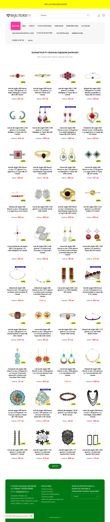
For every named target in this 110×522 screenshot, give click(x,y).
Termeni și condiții (47, 497)
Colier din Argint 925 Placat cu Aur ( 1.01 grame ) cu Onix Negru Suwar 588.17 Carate (93, 414)
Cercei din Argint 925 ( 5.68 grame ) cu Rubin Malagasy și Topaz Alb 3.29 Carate (42, 131)
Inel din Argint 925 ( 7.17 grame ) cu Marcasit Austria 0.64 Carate (67, 452)
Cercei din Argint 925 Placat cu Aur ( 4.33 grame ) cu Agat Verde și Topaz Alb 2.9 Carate (92, 170)
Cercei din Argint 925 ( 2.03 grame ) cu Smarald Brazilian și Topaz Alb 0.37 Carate (17, 131)
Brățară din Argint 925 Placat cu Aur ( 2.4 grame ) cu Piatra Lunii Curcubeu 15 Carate (17, 291)
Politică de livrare (47, 489)
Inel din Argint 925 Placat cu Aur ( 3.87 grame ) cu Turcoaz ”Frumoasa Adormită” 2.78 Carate (42, 414)
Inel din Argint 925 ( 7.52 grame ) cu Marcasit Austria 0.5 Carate (42, 452)
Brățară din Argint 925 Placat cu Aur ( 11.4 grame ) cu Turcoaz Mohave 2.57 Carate (92, 372)
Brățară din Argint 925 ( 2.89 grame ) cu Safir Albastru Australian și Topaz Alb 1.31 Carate (92, 92)
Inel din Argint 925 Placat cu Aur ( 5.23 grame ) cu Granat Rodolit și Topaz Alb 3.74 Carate (93, 291)
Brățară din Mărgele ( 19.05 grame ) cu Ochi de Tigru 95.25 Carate (67, 413)
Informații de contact (48, 502)
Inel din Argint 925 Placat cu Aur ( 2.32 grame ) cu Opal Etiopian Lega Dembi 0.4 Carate (42, 170)
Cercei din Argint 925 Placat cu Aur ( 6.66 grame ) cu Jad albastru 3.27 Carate (67, 372)
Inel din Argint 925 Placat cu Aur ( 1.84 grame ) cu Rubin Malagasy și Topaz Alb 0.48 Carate (17, 92)
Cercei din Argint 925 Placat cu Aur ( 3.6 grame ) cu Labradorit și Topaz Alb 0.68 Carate (67, 170)
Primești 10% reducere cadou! (16, 516)
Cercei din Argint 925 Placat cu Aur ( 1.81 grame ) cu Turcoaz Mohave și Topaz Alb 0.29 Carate (42, 333)
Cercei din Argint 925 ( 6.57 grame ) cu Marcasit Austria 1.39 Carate (92, 452)
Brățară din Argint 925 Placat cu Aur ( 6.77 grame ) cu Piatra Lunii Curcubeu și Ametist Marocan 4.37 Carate (42, 292)
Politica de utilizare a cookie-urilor (52, 499)
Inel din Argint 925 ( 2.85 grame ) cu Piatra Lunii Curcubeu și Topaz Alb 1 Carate (42, 249)
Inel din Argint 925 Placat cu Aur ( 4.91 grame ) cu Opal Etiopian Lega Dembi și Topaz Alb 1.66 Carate (67, 210)
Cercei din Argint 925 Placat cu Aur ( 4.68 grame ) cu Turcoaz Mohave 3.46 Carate (42, 372)
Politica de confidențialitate (50, 494)
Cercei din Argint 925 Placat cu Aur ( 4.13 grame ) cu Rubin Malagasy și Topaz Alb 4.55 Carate (67, 131)
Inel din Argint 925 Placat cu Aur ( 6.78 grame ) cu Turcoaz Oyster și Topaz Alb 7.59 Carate (17, 414)
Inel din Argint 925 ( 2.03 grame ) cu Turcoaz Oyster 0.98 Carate (67, 332)
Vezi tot (55, 466)
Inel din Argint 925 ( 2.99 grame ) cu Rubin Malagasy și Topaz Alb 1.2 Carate (67, 92)
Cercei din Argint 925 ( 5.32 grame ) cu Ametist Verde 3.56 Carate (42, 209)
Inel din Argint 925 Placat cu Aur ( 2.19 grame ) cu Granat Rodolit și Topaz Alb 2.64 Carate (17, 333)
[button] (45, 33)
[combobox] (64, 15)
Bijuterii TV (57, 517)
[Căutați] (88, 15)
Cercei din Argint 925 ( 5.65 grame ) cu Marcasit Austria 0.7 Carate (17, 452)
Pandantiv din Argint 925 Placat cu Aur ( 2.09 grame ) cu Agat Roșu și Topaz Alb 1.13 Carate (92, 131)
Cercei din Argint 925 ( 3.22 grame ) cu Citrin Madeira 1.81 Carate (67, 290)
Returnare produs (47, 491)
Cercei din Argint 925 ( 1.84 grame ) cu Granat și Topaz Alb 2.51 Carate (93, 248)
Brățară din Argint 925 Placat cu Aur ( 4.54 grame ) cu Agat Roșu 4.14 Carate (17, 209)
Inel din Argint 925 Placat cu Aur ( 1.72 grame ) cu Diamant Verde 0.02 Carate (42, 92)
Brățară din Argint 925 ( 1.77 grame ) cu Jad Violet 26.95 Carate (92, 332)
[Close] (31, 516)
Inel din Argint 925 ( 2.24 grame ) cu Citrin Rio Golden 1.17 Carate (93, 209)
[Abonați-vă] (97, 496)
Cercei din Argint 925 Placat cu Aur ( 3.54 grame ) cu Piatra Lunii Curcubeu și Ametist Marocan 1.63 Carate (67, 250)
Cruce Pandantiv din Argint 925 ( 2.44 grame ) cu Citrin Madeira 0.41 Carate (17, 248)
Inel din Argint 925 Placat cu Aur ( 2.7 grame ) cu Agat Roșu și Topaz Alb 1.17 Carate (17, 170)
